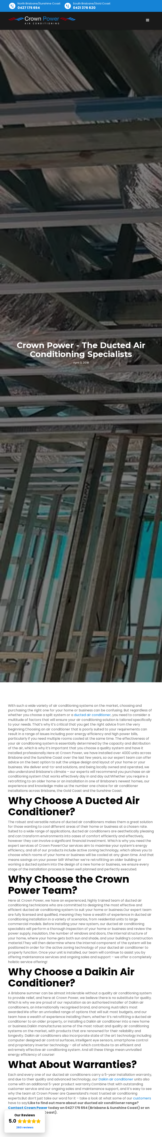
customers (142, 1098)
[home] (42, 20)
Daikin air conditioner (116, 1079)
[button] (147, 20)
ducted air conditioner (92, 714)
